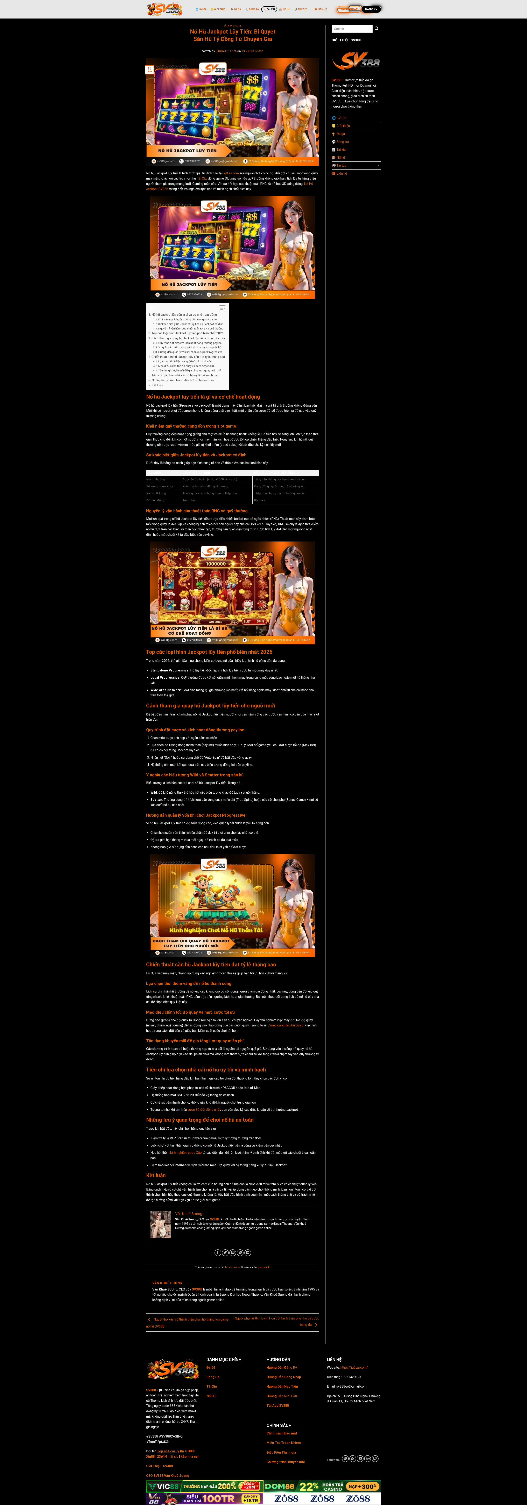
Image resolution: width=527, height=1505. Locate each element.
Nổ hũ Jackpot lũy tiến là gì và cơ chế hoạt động (184, 315)
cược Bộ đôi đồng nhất (204, 1110)
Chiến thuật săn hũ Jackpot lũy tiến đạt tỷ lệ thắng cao (188, 357)
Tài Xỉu (201, 178)
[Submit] (377, 29)
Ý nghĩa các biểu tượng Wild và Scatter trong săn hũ (189, 347)
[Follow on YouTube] (360, 1458)
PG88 (189, 1451)
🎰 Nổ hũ (284, 9)
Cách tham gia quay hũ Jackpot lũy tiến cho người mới (188, 338)
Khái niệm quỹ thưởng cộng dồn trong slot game (187, 319)
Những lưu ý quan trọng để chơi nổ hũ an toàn (183, 380)
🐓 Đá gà (236, 9)
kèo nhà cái (189, 1457)
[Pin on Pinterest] (240, 1252)
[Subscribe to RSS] (352, 1458)
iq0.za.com (231, 173)
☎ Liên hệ (320, 9)
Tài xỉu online (233, 25)
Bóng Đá (212, 1377)
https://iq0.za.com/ (354, 1367)
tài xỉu (173, 1457)
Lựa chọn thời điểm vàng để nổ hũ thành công (185, 361)
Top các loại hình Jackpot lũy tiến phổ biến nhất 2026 (188, 333)
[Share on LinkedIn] (247, 1252)
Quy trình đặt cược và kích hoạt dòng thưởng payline (190, 342)
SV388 (214, 1219)
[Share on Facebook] (218, 1252)
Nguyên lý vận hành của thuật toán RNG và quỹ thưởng (190, 328)
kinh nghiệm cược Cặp (186, 1153)
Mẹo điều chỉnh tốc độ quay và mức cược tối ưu (186, 366)
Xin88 (150, 1457)
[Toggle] (379, 165)
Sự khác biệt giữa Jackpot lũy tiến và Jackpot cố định (190, 324)
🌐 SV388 (201, 9)
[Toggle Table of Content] (220, 308)
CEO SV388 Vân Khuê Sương (167, 1476)
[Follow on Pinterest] (345, 1458)
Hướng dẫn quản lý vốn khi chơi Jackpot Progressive (190, 352)
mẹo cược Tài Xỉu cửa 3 (287, 1025)
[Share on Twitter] (225, 1252)
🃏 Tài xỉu (269, 9)
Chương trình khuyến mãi (286, 1462)
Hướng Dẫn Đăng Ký (282, 1367)
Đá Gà (211, 1367)
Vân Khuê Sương (253, 51)
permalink (263, 1267)
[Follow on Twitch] (375, 1458)
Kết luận (157, 385)
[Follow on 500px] (367, 1458)
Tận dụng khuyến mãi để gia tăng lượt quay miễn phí (189, 370)
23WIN (162, 1457)
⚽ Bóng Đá (252, 9)
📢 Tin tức (300, 9)
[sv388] (166, 9)
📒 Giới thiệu (218, 9)
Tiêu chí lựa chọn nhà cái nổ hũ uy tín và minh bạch (186, 375)
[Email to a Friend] (232, 1252)
